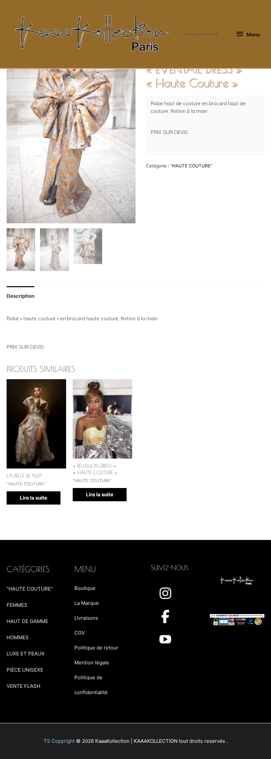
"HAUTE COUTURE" (191, 165)
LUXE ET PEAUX (26, 653)
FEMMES (17, 605)
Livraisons (86, 618)
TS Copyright (59, 741)
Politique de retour (96, 648)
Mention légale (91, 662)
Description (20, 296)
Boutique (85, 588)
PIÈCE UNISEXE (25, 670)
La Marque (86, 603)
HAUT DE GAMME (27, 621)
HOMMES (18, 637)
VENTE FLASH (23, 686)
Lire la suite (33, 498)
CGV (79, 633)
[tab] (20, 296)
